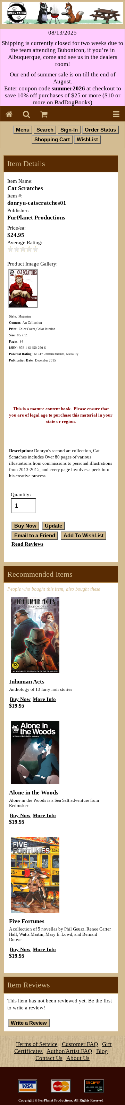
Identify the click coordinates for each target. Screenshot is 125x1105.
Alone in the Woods (33, 792)
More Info (44, 699)
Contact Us (48, 1058)
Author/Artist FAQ (69, 1051)
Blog (102, 1051)
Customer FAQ (80, 1044)
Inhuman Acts (26, 681)
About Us (78, 1058)
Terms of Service (37, 1044)
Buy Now (20, 699)
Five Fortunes (26, 921)
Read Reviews (27, 544)
